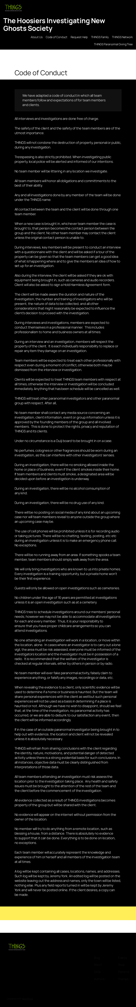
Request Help (79, 37)
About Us (36, 37)
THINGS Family (100, 37)
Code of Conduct (57, 37)
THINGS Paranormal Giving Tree (113, 44)
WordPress (27, 998)
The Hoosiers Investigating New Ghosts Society (54, 24)
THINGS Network (122, 37)
